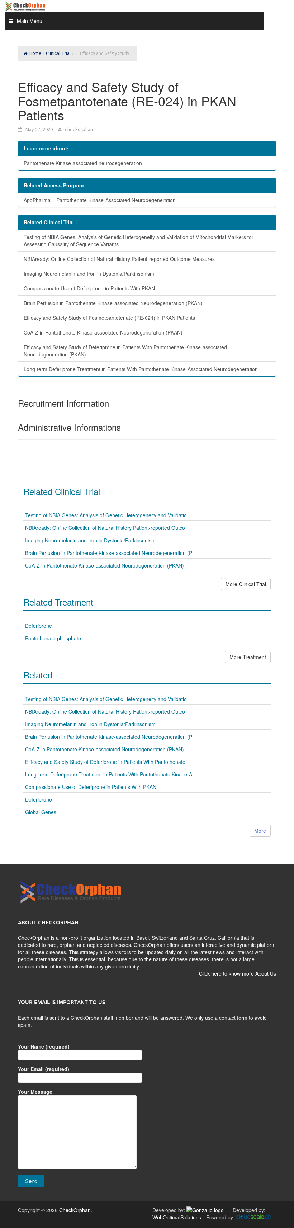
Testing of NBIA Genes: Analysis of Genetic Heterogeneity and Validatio (106, 515)
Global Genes (40, 812)
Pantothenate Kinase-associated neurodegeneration (83, 163)
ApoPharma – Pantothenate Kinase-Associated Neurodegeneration (100, 200)
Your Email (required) (43, 1069)
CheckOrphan (75, 1210)
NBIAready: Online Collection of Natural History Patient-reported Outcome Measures (119, 258)
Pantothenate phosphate (53, 638)
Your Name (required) (44, 1046)
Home (35, 53)
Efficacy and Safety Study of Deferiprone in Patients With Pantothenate (105, 761)
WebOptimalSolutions (176, 1217)
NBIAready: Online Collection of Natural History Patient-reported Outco (105, 527)
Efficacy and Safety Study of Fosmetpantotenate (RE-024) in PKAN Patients (109, 317)
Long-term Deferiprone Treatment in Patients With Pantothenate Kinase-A (108, 774)
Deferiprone (38, 625)
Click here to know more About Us (237, 973)
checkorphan (79, 129)
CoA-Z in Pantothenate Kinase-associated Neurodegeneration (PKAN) (103, 332)
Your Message (35, 1091)
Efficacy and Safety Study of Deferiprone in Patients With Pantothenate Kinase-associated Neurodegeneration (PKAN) (125, 351)
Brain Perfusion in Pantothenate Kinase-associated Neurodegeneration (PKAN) (113, 303)
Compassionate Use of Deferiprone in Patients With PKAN (89, 288)
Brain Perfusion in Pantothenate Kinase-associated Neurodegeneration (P (108, 552)
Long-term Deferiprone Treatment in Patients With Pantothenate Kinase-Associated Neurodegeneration (141, 369)
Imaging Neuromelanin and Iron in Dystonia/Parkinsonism (89, 273)
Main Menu (29, 20)
